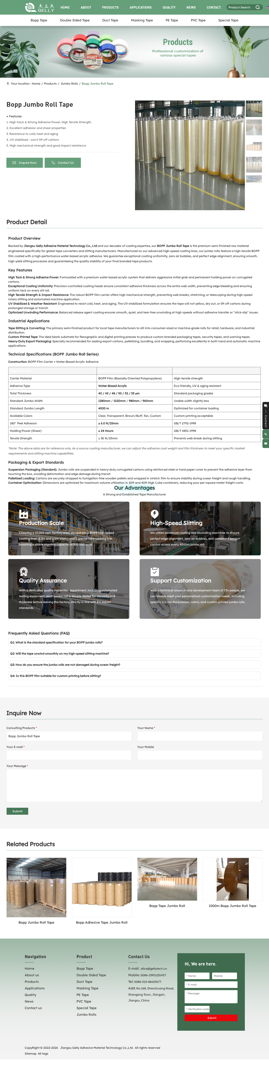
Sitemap (30, 1053)
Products (50, 83)
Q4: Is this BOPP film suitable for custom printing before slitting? (55, 676)
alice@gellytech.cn (154, 968)
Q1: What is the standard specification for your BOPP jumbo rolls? (56, 642)
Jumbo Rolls (69, 83)
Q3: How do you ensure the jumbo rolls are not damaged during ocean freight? (65, 664)
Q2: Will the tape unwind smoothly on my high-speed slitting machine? (59, 653)
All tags (43, 1053)
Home (36, 83)
